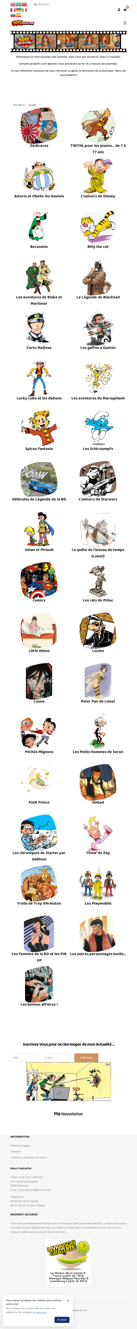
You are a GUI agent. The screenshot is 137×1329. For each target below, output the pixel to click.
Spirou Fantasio (39, 448)
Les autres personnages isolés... (98, 954)
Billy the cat (98, 246)
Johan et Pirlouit (39, 550)
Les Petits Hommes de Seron (98, 752)
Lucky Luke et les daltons (39, 398)
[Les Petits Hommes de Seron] (98, 732)
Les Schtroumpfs (98, 448)
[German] (19, 9)
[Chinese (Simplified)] (24, 4)
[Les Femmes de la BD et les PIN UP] (39, 934)
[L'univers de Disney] (98, 176)
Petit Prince (39, 802)
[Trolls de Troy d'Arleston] (39, 883)
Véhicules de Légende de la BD (39, 499)
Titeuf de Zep (98, 853)
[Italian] (24, 9)
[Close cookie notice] (68, 1300)
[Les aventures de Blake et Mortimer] (39, 277)
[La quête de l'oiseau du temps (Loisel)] (98, 529)
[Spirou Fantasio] (39, 428)
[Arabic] (19, 4)
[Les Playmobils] (98, 883)
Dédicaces (39, 145)
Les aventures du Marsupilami (98, 398)
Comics (39, 600)
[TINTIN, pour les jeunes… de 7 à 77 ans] (98, 125)
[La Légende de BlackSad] (98, 277)
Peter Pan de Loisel (98, 701)
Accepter (62, 1319)
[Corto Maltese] (39, 327)
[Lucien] (98, 631)
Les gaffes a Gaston (98, 347)
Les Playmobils (98, 903)
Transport (15, 1151)
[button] (125, 10)
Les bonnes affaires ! (39, 1004)
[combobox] (50, 4)
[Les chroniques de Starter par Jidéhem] (39, 833)
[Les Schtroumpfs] (98, 428)
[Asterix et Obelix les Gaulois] (39, 176)
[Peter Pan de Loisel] (98, 681)
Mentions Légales (20, 1146)
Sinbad (98, 802)
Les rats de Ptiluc (98, 600)
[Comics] (39, 580)
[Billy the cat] (98, 226)
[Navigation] (125, 23)
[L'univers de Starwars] (98, 479)
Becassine (39, 246)
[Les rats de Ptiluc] (98, 580)
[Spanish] (19, 15)
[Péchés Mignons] (39, 732)
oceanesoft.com (78, 1310)
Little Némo (39, 651)
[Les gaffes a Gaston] (98, 327)
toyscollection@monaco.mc (34, 1190)
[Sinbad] (98, 782)
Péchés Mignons (39, 752)
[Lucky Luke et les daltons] (39, 378)
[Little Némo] (39, 631)
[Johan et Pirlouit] (39, 529)
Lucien (98, 651)
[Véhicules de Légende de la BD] (39, 479)
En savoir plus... (40, 1312)
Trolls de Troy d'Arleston (39, 903)
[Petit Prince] (39, 782)
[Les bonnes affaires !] (39, 984)
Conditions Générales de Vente (28, 1157)
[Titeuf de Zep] (98, 833)
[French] (13, 9)
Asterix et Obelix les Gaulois (39, 196)
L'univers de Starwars (98, 499)
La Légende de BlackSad (98, 297)
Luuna (39, 701)
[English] (13, 4)
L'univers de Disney (98, 196)
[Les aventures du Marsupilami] (98, 378)
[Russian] (13, 15)
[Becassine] (39, 226)
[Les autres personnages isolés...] (98, 934)
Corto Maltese (39, 347)
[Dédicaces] (39, 125)
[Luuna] (39, 681)
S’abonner (86, 1057)
